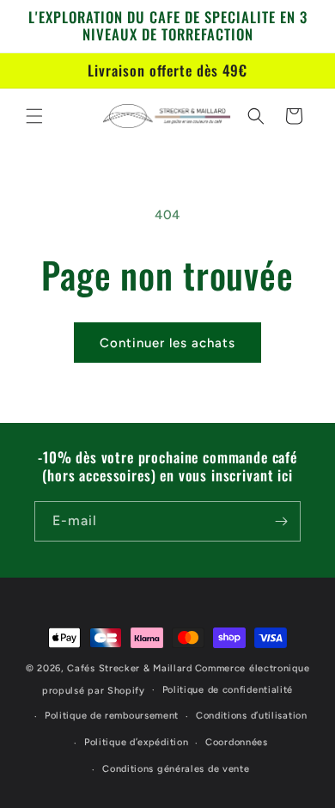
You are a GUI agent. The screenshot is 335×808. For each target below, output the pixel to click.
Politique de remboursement (112, 715)
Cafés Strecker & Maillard (129, 668)
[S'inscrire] (281, 521)
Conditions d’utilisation (252, 715)
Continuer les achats (167, 343)
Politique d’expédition (136, 742)
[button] (34, 116)
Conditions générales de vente (175, 768)
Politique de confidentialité (228, 689)
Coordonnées (236, 742)
